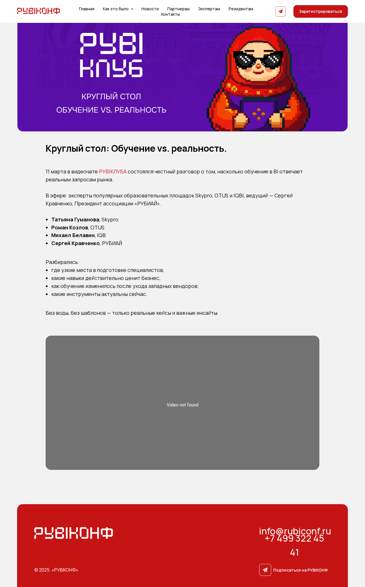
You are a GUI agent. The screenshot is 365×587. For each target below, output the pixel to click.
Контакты (170, 14)
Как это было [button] (116, 8)
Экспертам (209, 8)
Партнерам (178, 8)
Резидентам (241, 8)
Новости (150, 8)
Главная (86, 8)
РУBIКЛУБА (113, 171)
